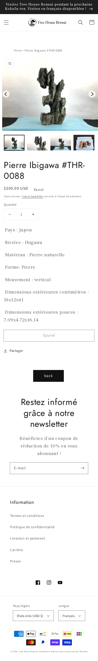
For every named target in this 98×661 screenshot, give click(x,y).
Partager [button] (16, 350)
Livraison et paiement (27, 538)
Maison (18, 50)
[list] (49, 94)
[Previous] (6, 94)
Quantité (10, 204)
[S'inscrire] (82, 468)
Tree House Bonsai (28, 651)
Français (69, 616)
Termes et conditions (27, 515)
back (48, 375)
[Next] (91, 94)
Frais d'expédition (32, 196)
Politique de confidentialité (32, 527)
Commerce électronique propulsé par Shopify (63, 651)
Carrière (16, 550)
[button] (6, 22)
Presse (15, 561)
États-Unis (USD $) (30, 616)
